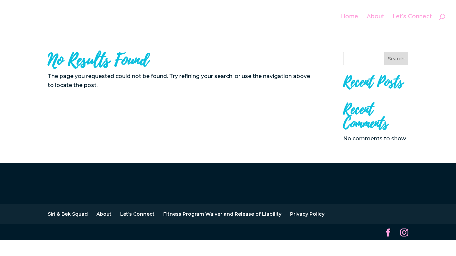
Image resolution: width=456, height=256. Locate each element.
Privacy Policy (307, 214)
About (375, 17)
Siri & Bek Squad (68, 214)
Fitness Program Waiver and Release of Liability (222, 214)
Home (349, 17)
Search (396, 59)
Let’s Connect (412, 17)
